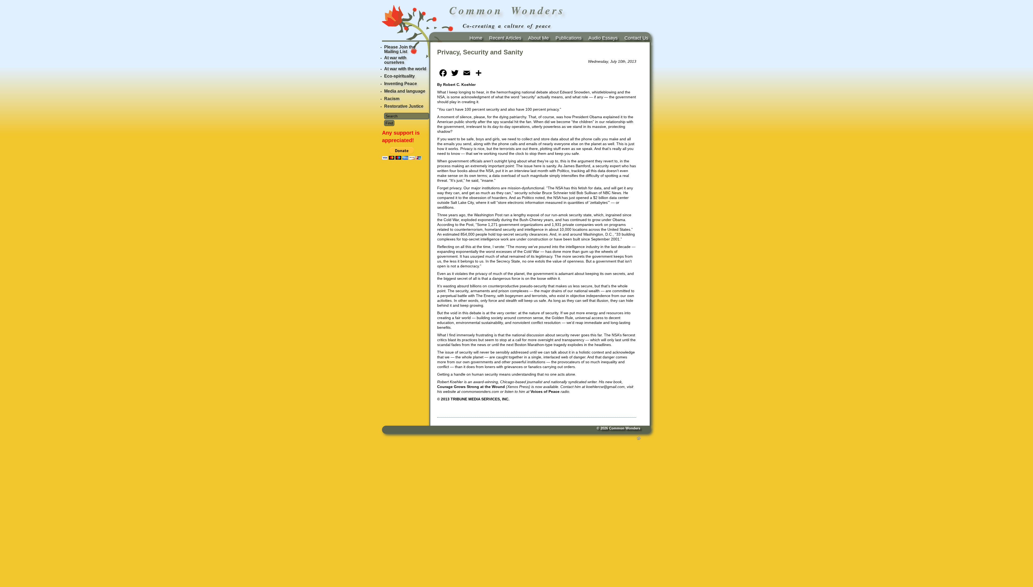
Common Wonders (624, 428)
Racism (391, 98)
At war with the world (405, 69)
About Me (538, 38)
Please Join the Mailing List (399, 49)
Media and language (404, 91)
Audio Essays (603, 38)
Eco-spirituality (399, 76)
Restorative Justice (403, 106)
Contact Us (636, 38)
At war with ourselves (395, 60)
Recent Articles (505, 38)
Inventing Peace (400, 83)
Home (475, 38)
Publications (569, 38)
